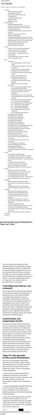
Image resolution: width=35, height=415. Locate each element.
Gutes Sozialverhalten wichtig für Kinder (17, 194)
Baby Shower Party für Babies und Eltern (18, 131)
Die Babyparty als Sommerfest (15, 115)
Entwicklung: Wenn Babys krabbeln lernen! (18, 192)
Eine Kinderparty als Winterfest (15, 119)
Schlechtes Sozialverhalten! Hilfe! (16, 204)
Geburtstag (11, 85)
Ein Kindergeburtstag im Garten (19, 88)
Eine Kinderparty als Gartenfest (15, 130)
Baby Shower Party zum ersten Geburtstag (21, 95)
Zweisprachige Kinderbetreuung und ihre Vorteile (20, 37)
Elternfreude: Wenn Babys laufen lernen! (17, 191)
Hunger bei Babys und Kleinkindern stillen (18, 181)
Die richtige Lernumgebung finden (16, 154)
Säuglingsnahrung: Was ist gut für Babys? (18, 186)
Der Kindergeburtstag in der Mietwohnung (21, 103)
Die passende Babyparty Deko (18, 75)
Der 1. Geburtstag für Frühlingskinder (20, 101)
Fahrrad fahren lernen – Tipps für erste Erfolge (19, 171)
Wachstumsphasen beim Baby (15, 11)
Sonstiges (7, 10)
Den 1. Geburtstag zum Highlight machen (21, 87)
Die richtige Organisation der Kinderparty (18, 127)
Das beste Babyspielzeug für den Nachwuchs (19, 178)
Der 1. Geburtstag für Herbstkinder (19, 107)
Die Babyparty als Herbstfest (15, 120)
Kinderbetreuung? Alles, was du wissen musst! (19, 27)
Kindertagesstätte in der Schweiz (16, 45)
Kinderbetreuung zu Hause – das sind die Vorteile (20, 40)
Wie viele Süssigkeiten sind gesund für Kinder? (19, 187)
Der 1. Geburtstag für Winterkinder (19, 106)
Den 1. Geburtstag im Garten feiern (19, 112)
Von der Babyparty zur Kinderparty (16, 143)
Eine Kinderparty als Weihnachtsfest (16, 147)
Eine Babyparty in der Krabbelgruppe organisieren (20, 125)
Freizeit (6, 168)
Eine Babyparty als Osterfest (15, 133)
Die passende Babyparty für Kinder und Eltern (19, 128)
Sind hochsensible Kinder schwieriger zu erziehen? (20, 205)
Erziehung (7, 189)
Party (6, 59)
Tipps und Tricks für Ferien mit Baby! (17, 51)
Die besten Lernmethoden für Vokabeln (17, 163)
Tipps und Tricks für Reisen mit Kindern (17, 50)
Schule (6, 152)
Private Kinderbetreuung (14, 29)
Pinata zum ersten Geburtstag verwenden (21, 90)
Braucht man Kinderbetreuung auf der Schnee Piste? (20, 38)
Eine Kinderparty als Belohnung (15, 122)
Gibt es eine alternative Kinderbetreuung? (18, 42)
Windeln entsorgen (12, 21)
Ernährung (7, 180)
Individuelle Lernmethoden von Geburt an (18, 199)
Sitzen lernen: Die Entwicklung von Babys (18, 207)
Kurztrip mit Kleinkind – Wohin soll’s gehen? (18, 56)
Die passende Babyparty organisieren (17, 144)
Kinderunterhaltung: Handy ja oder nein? (18, 173)
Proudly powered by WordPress (10, 412)
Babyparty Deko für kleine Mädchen (20, 70)
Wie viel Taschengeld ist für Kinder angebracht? (19, 212)
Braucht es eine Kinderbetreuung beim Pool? (19, 26)
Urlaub (6, 46)
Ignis (27, 412)
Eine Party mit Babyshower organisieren (17, 135)
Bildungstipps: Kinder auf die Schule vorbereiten (19, 167)
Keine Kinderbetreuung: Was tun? (16, 43)
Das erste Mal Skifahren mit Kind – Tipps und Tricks (20, 176)
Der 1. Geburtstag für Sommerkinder (20, 104)
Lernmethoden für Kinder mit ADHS (16, 162)
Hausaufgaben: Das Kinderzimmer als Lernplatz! (19, 155)
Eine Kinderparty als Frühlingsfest (16, 117)
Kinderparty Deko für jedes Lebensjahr (20, 69)
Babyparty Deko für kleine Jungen (19, 83)
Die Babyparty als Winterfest (15, 146)
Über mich (7, 213)
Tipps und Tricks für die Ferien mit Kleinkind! (18, 48)
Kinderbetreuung (9, 22)
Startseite (7, 215)
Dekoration (11, 61)
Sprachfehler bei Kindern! (14, 13)
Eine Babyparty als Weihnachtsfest (16, 123)
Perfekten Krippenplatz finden (15, 24)
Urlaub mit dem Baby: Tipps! (15, 58)
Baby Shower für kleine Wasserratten (17, 170)
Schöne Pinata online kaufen (15, 18)
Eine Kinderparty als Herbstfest (15, 114)
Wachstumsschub (12, 19)
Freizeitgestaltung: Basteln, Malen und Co (18, 175)
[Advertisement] (17, 245)
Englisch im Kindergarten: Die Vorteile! (17, 165)
